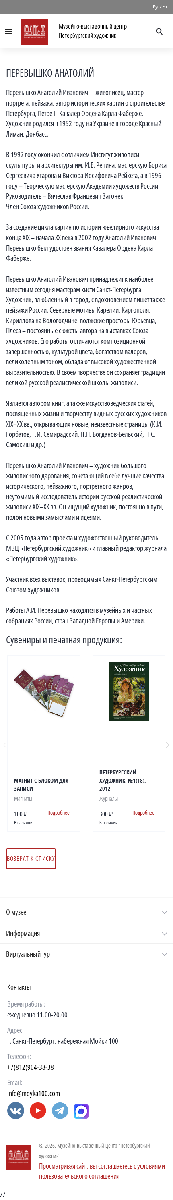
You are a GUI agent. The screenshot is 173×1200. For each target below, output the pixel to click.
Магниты (23, 798)
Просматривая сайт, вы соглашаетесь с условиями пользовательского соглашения (102, 1171)
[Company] (18, 1157)
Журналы (108, 798)
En (165, 6)
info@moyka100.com (33, 1093)
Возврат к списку (31, 858)
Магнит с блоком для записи (41, 784)
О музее (16, 912)
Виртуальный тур (28, 954)
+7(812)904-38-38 (30, 1067)
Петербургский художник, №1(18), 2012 (122, 780)
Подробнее (58, 812)
